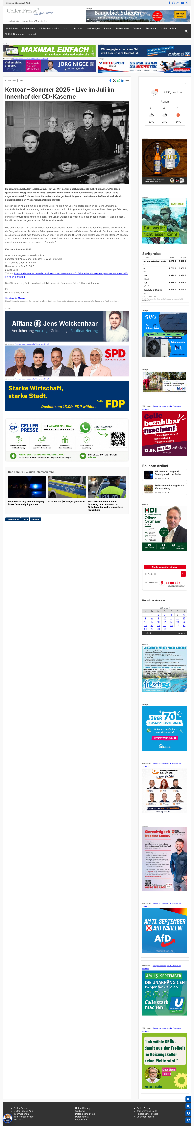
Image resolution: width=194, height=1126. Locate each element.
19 (177, 621)
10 (165, 618)
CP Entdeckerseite (49, 28)
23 (158, 625)
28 (145, 629)
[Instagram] (173, 2)
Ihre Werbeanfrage (24, 1116)
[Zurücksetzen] (188, 1120)
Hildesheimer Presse (147, 1113)
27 (184, 625)
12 (177, 618)
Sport (66, 28)
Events (107, 28)
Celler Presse (21, 1108)
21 (145, 625)
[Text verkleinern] (188, 1106)
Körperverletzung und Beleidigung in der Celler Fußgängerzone (26, 503)
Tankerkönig (151, 299)
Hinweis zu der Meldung (15, 298)
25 (171, 625)
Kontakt (32, 34)
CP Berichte (28, 28)
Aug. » (181, 633)
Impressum (81, 1119)
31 (165, 629)
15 (152, 621)
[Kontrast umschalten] (188, 1113)
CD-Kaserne (13, 519)
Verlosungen (93, 28)
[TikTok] (178, 2)
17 (165, 621)
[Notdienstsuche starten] (183, 574)
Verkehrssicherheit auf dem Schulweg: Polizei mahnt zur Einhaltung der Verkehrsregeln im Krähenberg (105, 505)
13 (184, 618)
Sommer (35, 519)
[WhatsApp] (187, 2)
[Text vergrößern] (188, 1099)
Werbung (80, 1111)
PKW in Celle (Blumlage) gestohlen (66, 501)
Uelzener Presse (145, 1116)
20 (184, 621)
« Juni (147, 633)
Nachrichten (11, 28)
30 (158, 629)
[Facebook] (170, 2)
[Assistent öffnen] (7, 1118)
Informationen (21, 1113)
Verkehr (137, 28)
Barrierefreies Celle (146, 1111)
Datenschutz (82, 1116)
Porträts (18, 1119)
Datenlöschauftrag (85, 1113)
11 (171, 618)
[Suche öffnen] (186, 31)
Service (150, 28)
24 (164, 625)
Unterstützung (82, 1108)
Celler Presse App (23, 1111)
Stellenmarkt (122, 28)
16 (158, 621)
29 (152, 629)
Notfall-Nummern (14, 34)
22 (152, 625)
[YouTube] (182, 2)
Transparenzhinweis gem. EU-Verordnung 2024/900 (30, 59)
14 (145, 621)
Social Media (167, 28)
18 (171, 621)
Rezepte (78, 28)
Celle (21, 80)
